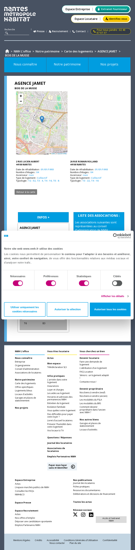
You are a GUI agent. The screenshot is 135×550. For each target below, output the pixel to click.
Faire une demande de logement (91, 363)
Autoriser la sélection (67, 309)
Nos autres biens (89, 419)
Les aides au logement (58, 393)
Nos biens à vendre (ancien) (93, 396)
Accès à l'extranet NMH (111, 519)
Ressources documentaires (86, 490)
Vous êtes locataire (58, 351)
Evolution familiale (56, 407)
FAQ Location (86, 371)
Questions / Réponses (59, 437)
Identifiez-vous (118, 18)
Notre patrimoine (25, 379)
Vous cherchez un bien (92, 351)
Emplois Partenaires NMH (61, 456)
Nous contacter (57, 543)
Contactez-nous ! (88, 381)
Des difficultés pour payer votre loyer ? (60, 415)
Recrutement (60, 31)
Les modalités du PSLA (91, 399)
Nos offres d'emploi (25, 518)
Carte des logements (25, 383)
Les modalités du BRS (90, 403)
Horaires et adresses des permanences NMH (59, 398)
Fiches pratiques (81, 486)
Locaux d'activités (24, 394)
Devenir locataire (89, 358)
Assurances (53, 386)
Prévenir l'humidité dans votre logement (59, 425)
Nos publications (82, 480)
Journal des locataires (59, 443)
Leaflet (53, 153)
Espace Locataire (86, 18)
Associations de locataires (28, 372)
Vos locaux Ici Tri (55, 430)
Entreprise (20, 361)
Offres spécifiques (24, 387)
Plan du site (75, 543)
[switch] (51, 283)
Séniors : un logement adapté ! (94, 377)
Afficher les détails (112, 296)
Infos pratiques (56, 376)
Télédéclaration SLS (57, 367)
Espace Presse (23, 502)
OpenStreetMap (62, 153)
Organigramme (22, 365)
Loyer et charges (55, 389)
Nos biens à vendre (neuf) (92, 392)
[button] (42, 119)
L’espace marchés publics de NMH (32, 487)
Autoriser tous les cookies (110, 309)
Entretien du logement (58, 403)
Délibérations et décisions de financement (94, 494)
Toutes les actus (82, 502)
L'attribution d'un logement (93, 368)
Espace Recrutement (26, 510)
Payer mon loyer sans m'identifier (58, 466)
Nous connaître (23, 358)
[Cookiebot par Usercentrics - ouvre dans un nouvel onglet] (115, 236)
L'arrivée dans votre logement (57, 381)
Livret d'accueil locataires (59, 420)
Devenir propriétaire (91, 388)
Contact (81, 31)
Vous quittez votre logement (61, 410)
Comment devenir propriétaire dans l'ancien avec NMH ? (92, 410)
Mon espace (54, 363)
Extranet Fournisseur (114, 9)
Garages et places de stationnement (25, 399)
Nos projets (21, 407)
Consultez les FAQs (24, 491)
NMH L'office (22, 351)
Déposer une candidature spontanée (33, 521)
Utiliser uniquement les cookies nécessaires (25, 309)
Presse (40, 31)
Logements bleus (23, 390)
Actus (50, 358)
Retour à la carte (25, 192)
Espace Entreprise (78, 9)
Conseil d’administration (27, 369)
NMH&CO (20, 494)
